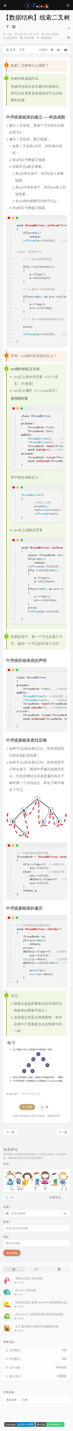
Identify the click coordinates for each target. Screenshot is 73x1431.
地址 (6, 1237)
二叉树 (23, 1399)
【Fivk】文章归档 (25, 1290)
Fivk (10, 34)
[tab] (14, 1269)
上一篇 (10, 1132)
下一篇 (63, 1132)
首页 (13, 49)
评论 (7, 1164)
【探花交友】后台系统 (28, 1278)
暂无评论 (12, 38)
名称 (7, 1207)
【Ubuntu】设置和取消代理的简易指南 (38, 1314)
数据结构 (46, 38)
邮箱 (7, 1222)
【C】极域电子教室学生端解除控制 (36, 1326)
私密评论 (55, 1197)
